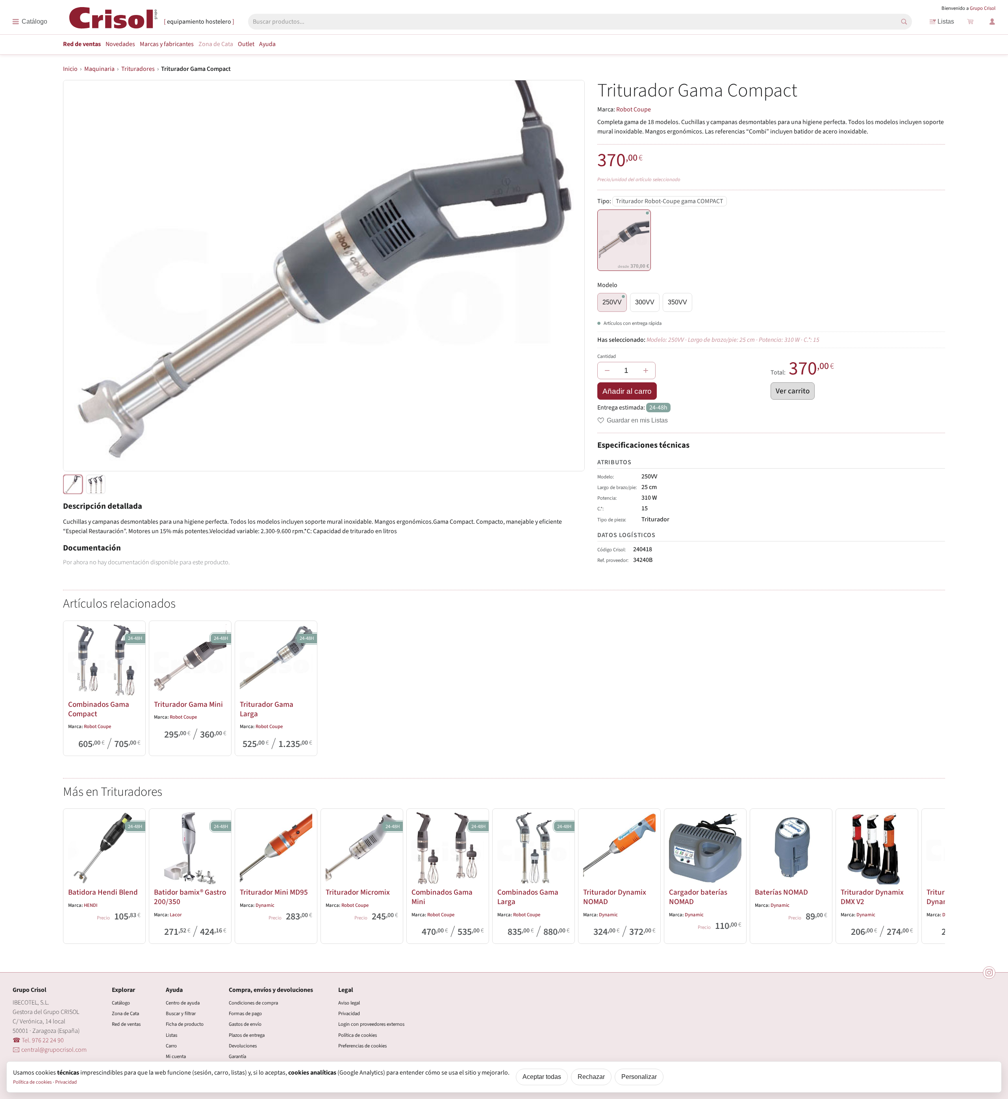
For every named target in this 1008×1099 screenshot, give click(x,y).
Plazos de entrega (247, 1035)
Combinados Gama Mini (441, 897)
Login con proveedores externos (371, 1024)
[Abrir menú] (30, 21)
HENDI (91, 905)
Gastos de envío (245, 1024)
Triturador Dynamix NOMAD (614, 897)
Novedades (120, 44)
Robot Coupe (633, 109)
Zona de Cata (215, 44)
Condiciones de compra (253, 1002)
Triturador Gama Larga (266, 709)
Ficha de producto (185, 1024)
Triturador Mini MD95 (274, 892)
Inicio (70, 69)
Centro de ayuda (183, 1002)
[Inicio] (113, 21)
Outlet (246, 44)
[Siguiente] (935, 874)
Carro (171, 1045)
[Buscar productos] (904, 22)
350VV (677, 302)
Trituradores (138, 69)
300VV (644, 302)
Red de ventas (82, 44)
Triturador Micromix (358, 892)
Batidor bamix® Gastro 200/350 (190, 897)
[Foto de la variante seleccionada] (73, 484)
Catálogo (121, 1002)
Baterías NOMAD (781, 892)
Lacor (176, 914)
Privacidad (349, 1013)
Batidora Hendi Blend (103, 892)
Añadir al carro (627, 391)
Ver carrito (793, 391)
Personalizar (639, 1076)
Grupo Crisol (982, 8)
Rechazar (591, 1076)
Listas (946, 21)
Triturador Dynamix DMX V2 (872, 897)
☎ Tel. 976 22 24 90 (38, 1040)
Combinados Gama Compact (98, 709)
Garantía (237, 1056)
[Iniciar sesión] (992, 21)
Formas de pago (245, 1013)
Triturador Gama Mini (188, 704)
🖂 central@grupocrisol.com (50, 1049)
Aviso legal (349, 1002)
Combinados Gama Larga (527, 897)
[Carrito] (970, 21)
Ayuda (267, 44)
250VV (612, 302)
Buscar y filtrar (181, 1013)
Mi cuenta (176, 1056)
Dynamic (265, 905)
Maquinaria (99, 69)
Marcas (167, 44)
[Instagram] (989, 972)
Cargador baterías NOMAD (698, 897)
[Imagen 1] (96, 484)
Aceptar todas (542, 1076)
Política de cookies (357, 1035)
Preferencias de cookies (362, 1045)
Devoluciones (243, 1045)
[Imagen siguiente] (569, 275)
